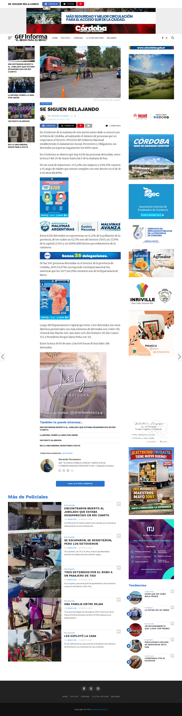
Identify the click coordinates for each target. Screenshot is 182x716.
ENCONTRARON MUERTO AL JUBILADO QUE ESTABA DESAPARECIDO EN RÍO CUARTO (21, 68)
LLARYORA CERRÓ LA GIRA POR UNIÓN (21, 96)
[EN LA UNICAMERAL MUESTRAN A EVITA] (21, 141)
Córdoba (78, 38)
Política (65, 38)
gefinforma (67, 453)
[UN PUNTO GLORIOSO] (21, 118)
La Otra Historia (95, 38)
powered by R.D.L (99, 709)
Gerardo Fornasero (60, 116)
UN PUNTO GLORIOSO (19, 121)
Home (55, 38)
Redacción (72, 519)
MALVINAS (111, 38)
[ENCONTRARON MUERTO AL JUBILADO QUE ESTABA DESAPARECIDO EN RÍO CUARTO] (21, 61)
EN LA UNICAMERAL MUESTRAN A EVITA (18, 145)
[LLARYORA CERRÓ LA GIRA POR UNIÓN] (21, 92)
